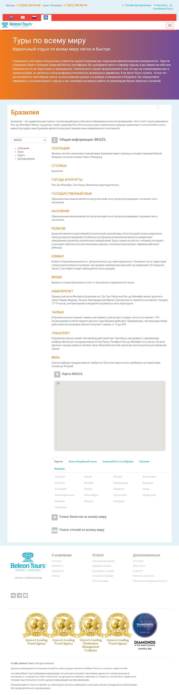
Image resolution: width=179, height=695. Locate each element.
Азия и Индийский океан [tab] (83, 461)
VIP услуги (138, 561)
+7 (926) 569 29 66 (28, 5)
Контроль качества (143, 576)
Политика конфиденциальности (150, 581)
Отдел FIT (138, 571)
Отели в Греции (100, 581)
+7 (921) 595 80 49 (75, 5)
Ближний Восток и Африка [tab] (118, 461)
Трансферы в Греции (103, 571)
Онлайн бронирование (138, 5)
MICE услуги (139, 566)
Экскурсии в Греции (102, 576)
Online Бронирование (103, 561)
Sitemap (56, 576)
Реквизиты (57, 566)
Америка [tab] (59, 468)
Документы (58, 571)
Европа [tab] (58, 461)
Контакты (161, 5)
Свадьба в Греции (101, 566)
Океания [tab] (144, 461)
